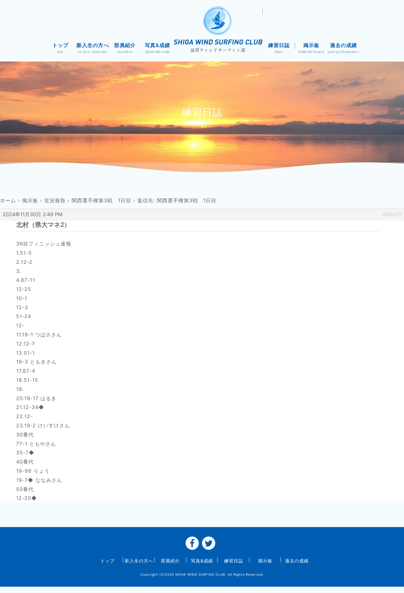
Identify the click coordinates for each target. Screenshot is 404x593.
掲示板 (311, 48)
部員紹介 (125, 48)
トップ (60, 48)
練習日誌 (279, 48)
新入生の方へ (93, 48)
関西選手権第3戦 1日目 (101, 200)
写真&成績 (157, 48)
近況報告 (55, 200)
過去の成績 (344, 48)
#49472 (392, 214)
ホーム (8, 200)
